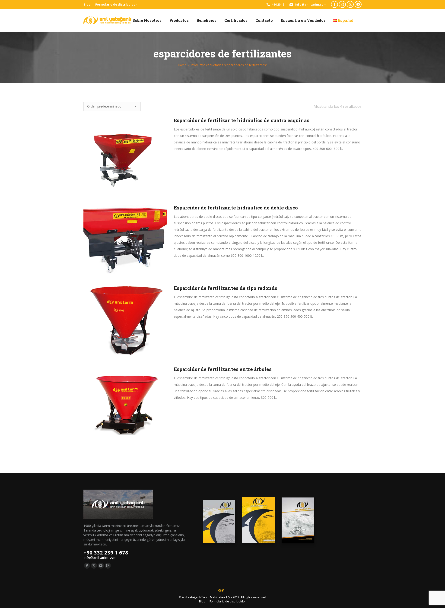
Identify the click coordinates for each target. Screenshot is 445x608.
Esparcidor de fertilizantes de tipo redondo (225, 288)
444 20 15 (278, 4)
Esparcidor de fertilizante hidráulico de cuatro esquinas (241, 120)
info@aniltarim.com (310, 4)
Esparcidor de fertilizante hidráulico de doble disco (236, 207)
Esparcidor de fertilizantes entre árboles (223, 369)
